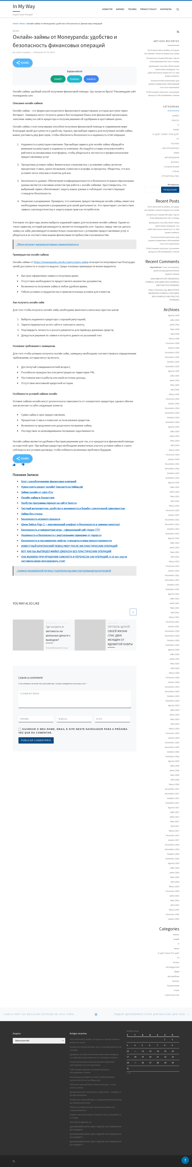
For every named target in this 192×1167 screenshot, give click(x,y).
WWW (176, 152)
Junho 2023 (174, 491)
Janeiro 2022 (173, 570)
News (22, 23)
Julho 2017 (174, 812)
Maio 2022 (174, 552)
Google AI (91, 78)
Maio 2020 (174, 663)
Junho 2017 (174, 816)
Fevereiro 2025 (172, 399)
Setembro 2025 (172, 366)
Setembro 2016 (172, 858)
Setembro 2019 (172, 700)
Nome (24, 719)
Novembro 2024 (172, 412)
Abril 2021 (175, 612)
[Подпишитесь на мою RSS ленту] (178, 32)
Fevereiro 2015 (172, 914)
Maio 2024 (174, 440)
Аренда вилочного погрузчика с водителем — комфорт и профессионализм (95, 1093)
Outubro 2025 (173, 361)
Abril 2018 (175, 779)
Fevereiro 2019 (172, 733)
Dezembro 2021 (172, 575)
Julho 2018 (174, 765)
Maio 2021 (174, 607)
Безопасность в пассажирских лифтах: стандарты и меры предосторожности (66, 540)
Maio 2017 (174, 821)
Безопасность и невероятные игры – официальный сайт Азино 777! (60, 529)
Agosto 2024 (173, 426)
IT (178, 125)
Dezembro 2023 (172, 464)
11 (135, 1051)
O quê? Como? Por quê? (166, 134)
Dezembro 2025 (172, 352)
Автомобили (172, 157)
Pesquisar (173, 185)
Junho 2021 (174, 603)
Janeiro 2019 (173, 738)
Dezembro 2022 (172, 519)
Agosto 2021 (173, 594)
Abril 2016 (175, 881)
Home (15, 23)
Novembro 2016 (172, 849)
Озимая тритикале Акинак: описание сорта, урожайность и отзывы (95, 1116)
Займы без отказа (31, 513)
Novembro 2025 (172, 357)
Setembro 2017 (172, 803)
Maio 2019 (174, 719)
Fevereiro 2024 (172, 454)
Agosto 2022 (173, 538)
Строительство (170, 176)
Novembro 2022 (172, 524)
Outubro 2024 (173, 417)
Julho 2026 (174, 320)
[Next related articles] (133, 612)
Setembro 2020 (172, 645)
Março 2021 (174, 617)
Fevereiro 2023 (172, 510)
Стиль (175, 171)
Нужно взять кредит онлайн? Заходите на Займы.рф (52, 486)
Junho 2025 (174, 380)
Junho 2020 (174, 659)
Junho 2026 (174, 324)
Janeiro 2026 (173, 347)
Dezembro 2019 (172, 686)
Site (99, 719)
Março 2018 (174, 784)
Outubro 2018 (173, 751)
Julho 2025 (174, 375)
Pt (178, 139)
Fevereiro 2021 (172, 621)
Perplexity (74, 78)
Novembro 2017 (172, 793)
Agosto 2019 (173, 705)
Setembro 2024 (172, 422)
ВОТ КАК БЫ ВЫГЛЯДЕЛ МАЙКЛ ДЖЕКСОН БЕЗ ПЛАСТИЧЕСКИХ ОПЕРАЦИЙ (66, 551)
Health (175, 120)
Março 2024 (174, 450)
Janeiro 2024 (173, 459)
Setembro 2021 (172, 589)
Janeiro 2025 (173, 403)
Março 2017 (174, 830)
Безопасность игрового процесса (40, 519)
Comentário (29, 693)
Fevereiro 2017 (172, 835)
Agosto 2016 (173, 863)
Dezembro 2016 (172, 844)
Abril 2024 (175, 445)
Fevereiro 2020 (172, 677)
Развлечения (171, 166)
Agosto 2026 (173, 315)
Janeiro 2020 (173, 682)
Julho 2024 (174, 431)
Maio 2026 (174, 329)
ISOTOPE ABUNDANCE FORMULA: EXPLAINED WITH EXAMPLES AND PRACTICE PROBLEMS (162, 282)
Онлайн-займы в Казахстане (37, 497)
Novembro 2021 (172, 580)
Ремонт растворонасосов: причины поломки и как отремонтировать (92, 1109)
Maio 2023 (174, 496)
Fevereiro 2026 (172, 343)
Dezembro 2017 (172, 789)
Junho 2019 (174, 714)
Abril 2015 (175, 905)
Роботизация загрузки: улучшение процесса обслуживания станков (162, 94)
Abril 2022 (175, 556)
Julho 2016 (174, 868)
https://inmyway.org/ (158, 289)
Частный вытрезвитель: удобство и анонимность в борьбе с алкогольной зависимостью (73, 508)
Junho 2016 (174, 872)
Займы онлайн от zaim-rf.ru (37, 492)
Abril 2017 (175, 826)
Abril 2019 (175, 724)
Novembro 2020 (172, 635)
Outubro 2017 (173, 798)
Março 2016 (174, 886)
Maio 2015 (174, 900)
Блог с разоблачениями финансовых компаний (48, 481)
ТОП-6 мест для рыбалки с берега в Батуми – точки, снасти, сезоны (93, 1086)
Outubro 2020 (173, 640)
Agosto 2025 (173, 371)
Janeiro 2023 (173, 515)
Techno (175, 143)
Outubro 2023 (173, 473)
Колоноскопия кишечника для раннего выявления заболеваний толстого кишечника (163, 84)
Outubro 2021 (173, 584)
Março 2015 (174, 909)
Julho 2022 (174, 542)
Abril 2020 (175, 668)
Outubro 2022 (173, 529)
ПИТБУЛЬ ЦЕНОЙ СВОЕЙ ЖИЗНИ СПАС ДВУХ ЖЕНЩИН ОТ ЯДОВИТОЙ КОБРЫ (120, 635)
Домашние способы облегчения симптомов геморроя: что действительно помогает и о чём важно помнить (163, 71)
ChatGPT (58, 78)
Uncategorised (170, 148)
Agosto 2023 (173, 482)
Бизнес (175, 162)
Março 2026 (174, 338)
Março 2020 (174, 673)
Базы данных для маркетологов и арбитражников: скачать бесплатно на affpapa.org (92, 1078)
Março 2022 (174, 561)
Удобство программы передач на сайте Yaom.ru (49, 503)
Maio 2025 (174, 385)
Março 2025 (174, 394)
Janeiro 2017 (173, 840)
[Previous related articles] (126, 612)
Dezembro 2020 (172, 631)
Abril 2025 (175, 389)
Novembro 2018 (172, 747)
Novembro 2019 (172, 691)
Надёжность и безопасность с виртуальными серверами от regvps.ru (61, 535)
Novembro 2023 (172, 468)
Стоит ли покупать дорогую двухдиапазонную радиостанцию (166, 270)
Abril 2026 (175, 334)
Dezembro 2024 (172, 408)
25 (135, 1062)
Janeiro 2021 (173, 626)
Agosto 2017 (173, 807)
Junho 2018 (174, 770)
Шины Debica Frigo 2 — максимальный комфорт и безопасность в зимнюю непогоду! (70, 524)
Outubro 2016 (173, 854)
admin (153, 278)
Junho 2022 (174, 547)
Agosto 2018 (173, 761)
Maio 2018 (174, 775)
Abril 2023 (175, 501)
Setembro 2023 (172, 477)
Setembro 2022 (172, 533)
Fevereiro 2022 (172, 566)
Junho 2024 (174, 436)
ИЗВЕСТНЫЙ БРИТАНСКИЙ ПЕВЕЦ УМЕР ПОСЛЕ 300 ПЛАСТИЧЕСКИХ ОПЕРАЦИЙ (69, 546)
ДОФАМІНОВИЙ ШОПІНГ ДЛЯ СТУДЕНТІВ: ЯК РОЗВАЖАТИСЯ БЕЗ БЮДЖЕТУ (95, 1128)
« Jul (128, 1073)
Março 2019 (174, 728)
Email (63, 719)
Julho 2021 (174, 598)
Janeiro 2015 (173, 919)
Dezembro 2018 (172, 742)
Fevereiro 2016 (172, 891)
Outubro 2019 (173, 696)
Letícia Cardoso (23, 52)
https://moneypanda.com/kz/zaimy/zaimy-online (61, 262)
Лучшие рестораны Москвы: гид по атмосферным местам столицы (162, 60)
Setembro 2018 (172, 756)
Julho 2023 (174, 487)
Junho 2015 (174, 895)
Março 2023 (174, 505)
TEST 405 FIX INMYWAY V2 (80, 1122)
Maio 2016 (174, 877)
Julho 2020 (174, 654)
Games (175, 115)
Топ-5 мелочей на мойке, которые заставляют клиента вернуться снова (161, 52)
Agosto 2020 (173, 649)
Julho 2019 (174, 710)
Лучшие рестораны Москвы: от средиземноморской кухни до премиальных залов (96, 1101)
